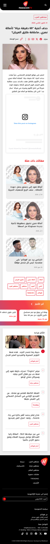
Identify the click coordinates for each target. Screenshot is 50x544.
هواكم (40, 293)
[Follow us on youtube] (45, 534)
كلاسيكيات (20, 466)
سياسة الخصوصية (41, 509)
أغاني (40, 286)
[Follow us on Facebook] (36, 534)
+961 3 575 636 (42, 528)
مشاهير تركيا (34, 466)
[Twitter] (37, 39)
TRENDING (34, 478)
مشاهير (24, 286)
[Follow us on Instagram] (31, 534)
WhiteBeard (44, 541)
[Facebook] (41, 39)
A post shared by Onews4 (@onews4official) (25, 148)
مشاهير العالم (33, 470)
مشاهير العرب (41, 17)
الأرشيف (36, 483)
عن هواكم (44, 514)
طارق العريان (19, 279)
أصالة (41, 279)
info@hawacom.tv (29, 528)
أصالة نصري (31, 279)
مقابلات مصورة (33, 474)
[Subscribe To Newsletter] (4, 499)
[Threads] (27, 534)
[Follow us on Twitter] (40, 534)
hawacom (30, 293)
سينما (22, 461)
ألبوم (33, 286)
